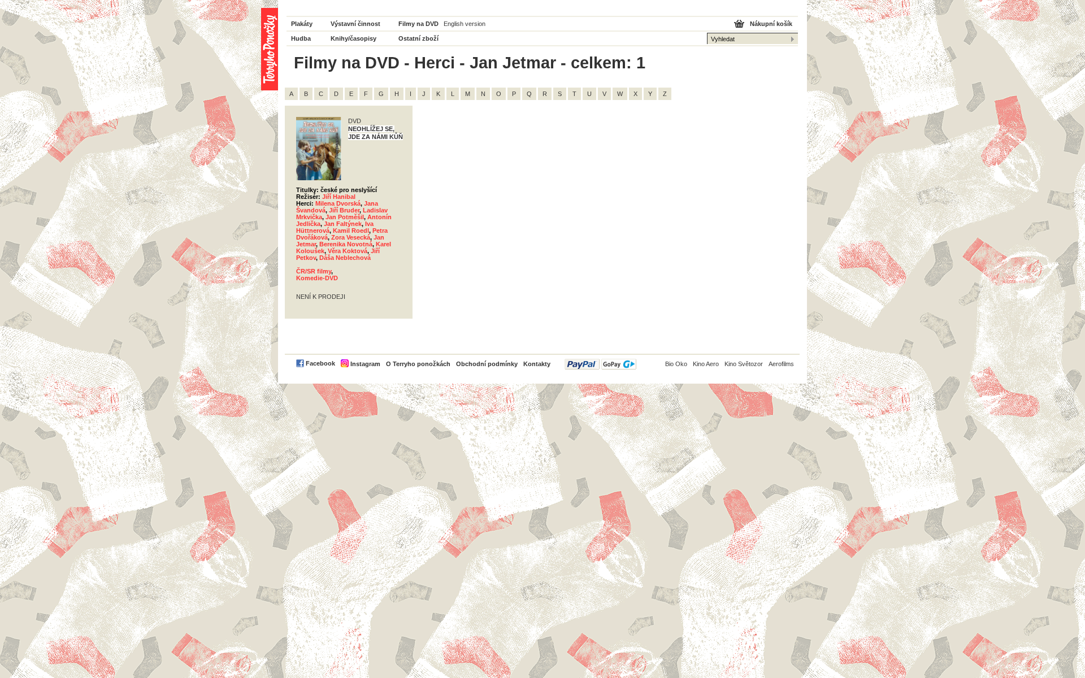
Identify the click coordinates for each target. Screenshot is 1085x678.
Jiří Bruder (344, 210)
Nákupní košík (771, 23)
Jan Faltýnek (343, 223)
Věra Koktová (347, 250)
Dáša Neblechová (345, 257)
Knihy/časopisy (353, 38)
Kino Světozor (743, 363)
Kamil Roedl (351, 230)
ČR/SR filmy (313, 271)
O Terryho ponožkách (418, 363)
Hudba (301, 38)
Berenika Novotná (345, 244)
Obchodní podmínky (487, 363)
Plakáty (302, 23)
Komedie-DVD (317, 278)
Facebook (320, 363)
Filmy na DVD (418, 23)
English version (464, 23)
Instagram (365, 363)
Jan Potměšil (345, 217)
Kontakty (536, 363)
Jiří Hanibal (338, 196)
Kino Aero (706, 363)
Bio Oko (676, 363)
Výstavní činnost (355, 23)
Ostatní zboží (418, 38)
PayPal (600, 364)
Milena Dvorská (338, 203)
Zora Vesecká (350, 237)
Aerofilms (781, 363)
